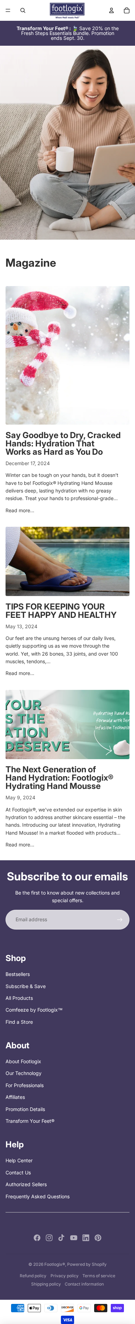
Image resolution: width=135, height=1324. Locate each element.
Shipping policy (46, 1284)
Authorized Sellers (26, 1184)
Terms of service (98, 1275)
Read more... (20, 510)
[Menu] (8, 10)
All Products (19, 998)
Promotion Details (25, 1109)
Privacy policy (65, 1275)
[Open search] (22, 10)
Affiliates (15, 1097)
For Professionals (25, 1085)
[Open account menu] (111, 10)
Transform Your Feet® (30, 1121)
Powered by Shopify (87, 1264)
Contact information (84, 1284)
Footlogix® (54, 1264)
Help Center (19, 1160)
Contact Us (18, 1172)
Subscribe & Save (26, 986)
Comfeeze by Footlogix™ (34, 1010)
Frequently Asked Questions (38, 1196)
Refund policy (33, 1275)
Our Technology (24, 1073)
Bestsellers (18, 974)
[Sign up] (119, 919)
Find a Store (19, 1022)
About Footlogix (23, 1061)
